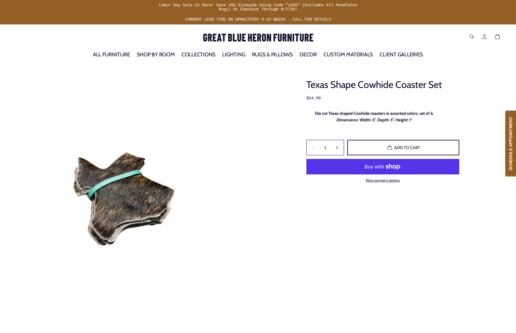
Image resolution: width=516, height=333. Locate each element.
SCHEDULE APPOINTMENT (510, 144)
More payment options (383, 180)
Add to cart (407, 147)
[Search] (471, 36)
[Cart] (497, 36)
